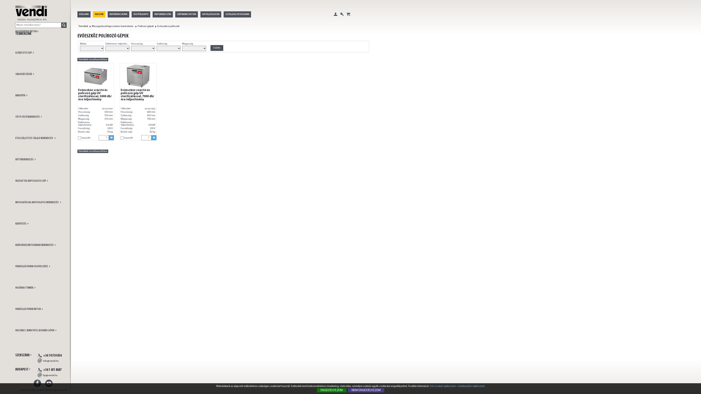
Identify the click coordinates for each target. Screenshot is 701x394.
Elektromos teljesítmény (118, 44)
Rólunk (84, 14)
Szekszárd (22, 355)
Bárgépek (20, 95)
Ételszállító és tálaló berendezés (34, 138)
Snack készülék (23, 74)
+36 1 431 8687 (52, 370)
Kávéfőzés (21, 224)
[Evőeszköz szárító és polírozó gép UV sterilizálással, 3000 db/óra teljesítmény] (95, 76)
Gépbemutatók (186, 14)
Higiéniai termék (24, 288)
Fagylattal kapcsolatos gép (30, 181)
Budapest (21, 369)
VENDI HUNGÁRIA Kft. (31, 16)
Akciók (99, 14)
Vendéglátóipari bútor (28, 309)
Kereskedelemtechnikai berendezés (34, 245)
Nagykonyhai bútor (26, 31)
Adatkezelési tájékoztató (471, 386)
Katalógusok (210, 14)
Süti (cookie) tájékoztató (443, 386)
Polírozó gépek (146, 26)
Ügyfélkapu (140, 14)
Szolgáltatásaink (237, 14)
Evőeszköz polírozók (168, 26)
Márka (83, 44)
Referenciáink (118, 14)
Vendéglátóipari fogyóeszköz (31, 266)
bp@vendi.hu (50, 375)
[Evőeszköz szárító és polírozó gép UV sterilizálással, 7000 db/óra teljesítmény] (138, 76)
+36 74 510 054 (52, 356)
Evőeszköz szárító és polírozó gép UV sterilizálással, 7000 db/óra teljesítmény (137, 95)
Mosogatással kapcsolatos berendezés (37, 202)
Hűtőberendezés (24, 159)
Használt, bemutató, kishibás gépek (35, 330)
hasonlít (86, 138)
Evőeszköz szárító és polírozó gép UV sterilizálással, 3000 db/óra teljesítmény (95, 95)
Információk (162, 14)
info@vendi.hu (51, 361)
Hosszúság (137, 44)
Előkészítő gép (23, 53)
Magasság (187, 44)
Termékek (83, 26)
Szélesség (162, 44)
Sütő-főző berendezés (27, 117)
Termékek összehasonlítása (92, 59)
